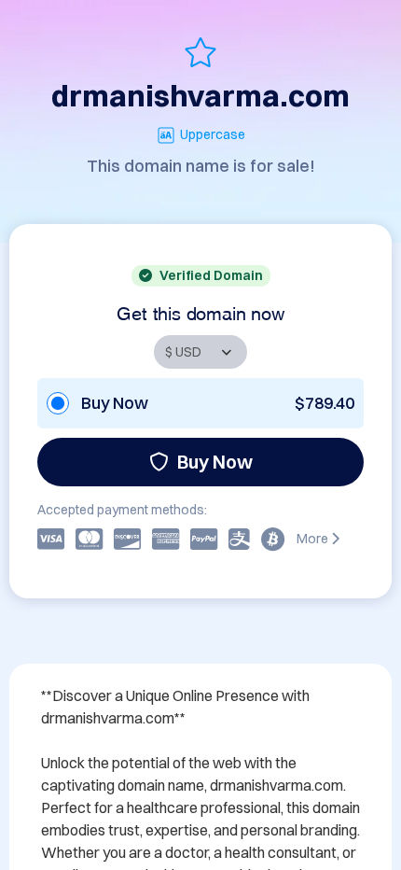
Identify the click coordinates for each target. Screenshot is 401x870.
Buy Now (215, 461)
